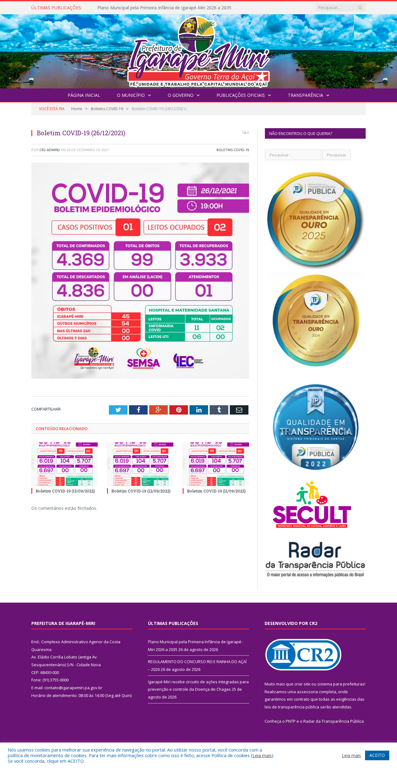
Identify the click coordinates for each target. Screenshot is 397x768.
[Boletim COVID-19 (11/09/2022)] (216, 464)
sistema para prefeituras (340, 684)
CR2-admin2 (49, 149)
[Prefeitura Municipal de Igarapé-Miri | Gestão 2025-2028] (198, 50)
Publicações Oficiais (240, 95)
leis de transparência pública (292, 707)
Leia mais (262, 755)
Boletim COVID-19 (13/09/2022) (65, 491)
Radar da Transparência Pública (333, 721)
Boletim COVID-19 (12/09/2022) (141, 491)
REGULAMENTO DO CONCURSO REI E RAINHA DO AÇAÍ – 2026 (161, 8)
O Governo (181, 95)
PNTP (291, 721)
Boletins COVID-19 (232, 149)
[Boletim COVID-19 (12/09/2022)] (140, 464)
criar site (302, 684)
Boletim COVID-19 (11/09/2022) (216, 491)
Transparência (305, 95)
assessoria (307, 691)
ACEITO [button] (377, 755)
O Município (131, 95)
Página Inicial (84, 95)
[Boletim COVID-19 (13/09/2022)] (64, 464)
